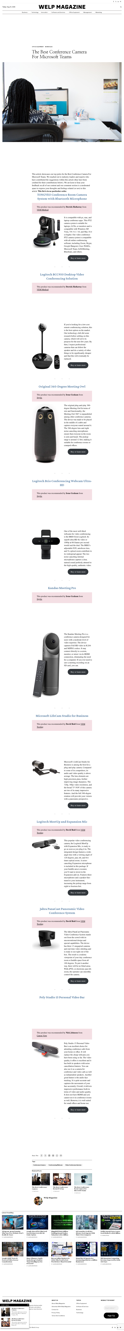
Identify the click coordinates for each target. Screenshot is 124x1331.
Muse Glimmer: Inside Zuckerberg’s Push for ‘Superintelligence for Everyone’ (35, 1260)
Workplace (49, 46)
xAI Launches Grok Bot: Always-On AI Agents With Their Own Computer (85, 1233)
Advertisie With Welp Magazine (61, 1306)
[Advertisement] (62, 28)
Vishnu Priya (105, 1235)
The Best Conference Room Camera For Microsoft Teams (81, 1188)
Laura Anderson (8, 1237)
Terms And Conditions (58, 1315)
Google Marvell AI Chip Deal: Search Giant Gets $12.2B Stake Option (37, 1233)
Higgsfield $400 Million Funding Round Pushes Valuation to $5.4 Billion (59, 1233)
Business (79, 1309)
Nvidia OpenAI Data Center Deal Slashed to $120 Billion (110, 1232)
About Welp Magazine (58, 1303)
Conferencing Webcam (55, 1165)
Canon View (42, 1035)
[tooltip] (113, 1)
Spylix (39, 397)
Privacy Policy (56, 1312)
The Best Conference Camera (39, 1188)
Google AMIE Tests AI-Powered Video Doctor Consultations (10, 1260)
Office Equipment (38, 46)
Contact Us (55, 1309)
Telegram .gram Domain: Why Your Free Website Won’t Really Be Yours (12, 1233)
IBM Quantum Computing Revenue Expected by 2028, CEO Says (110, 1260)
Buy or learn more (78, 258)
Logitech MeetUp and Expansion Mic (62, 821)
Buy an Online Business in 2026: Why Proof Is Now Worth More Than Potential (61, 1260)
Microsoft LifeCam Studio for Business (62, 716)
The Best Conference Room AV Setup (60, 1188)
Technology (79, 1312)
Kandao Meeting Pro (62, 588)
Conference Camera (39, 1165)
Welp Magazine (50, 1198)
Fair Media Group (34, 1327)
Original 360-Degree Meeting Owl (62, 386)
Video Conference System (73, 1165)
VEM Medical (43, 209)
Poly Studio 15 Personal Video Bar (62, 997)
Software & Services (82, 1306)
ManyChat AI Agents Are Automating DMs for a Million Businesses (86, 1260)
